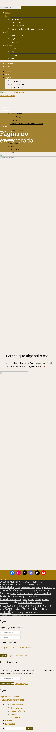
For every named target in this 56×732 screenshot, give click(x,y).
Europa (33, 590)
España (12, 590)
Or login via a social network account (15, 647)
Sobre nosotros (17, 35)
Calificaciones (16, 19)
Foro (12, 58)
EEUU (38, 587)
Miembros (14, 55)
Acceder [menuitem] (8, 720)
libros (38, 599)
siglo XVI (15, 612)
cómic (38, 585)
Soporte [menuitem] (13, 714)
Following (8, 71)
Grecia (4, 593)
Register (10, 655)
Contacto (14, 42)
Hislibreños (9, 45)
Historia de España (19, 597)
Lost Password (21, 655)
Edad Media (7, 587)
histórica (32, 597)
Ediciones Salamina (28, 588)
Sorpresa (3, 579)
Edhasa (17, 588)
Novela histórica (27, 602)
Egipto (45, 588)
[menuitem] (30, 728)
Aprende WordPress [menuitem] (18, 711)
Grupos (13, 52)
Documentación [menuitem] (17, 708)
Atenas (31, 585)
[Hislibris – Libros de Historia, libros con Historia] (13, 95)
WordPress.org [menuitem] (16, 705)
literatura (45, 600)
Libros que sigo (16, 87)
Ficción (18, 22)
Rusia (2, 609)
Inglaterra (23, 600)
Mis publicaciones (17, 84)
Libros (7, 16)
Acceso (8, 74)
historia (5, 596)
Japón (31, 599)
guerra (13, 594)
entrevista (4, 591)
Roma (46, 605)
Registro (8, 78)
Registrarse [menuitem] (10, 723)
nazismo (4, 603)
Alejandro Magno (25, 582)
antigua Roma (22, 585)
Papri (47, 366)
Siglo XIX (5, 612)
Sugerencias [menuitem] (15, 717)
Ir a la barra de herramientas (12, 700)
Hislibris (46, 593)
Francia (47, 591)
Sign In (25, 683)
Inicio (7, 12)
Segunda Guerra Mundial (27, 608)
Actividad (14, 48)
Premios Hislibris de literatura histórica (26, 29)
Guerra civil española (29, 593)
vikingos (36, 612)
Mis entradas (15, 81)
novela (13, 602)
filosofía (40, 591)
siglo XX (24, 612)
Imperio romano (10, 599)
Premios (39, 603)
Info (7, 32)
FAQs (12, 38)
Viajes (31, 612)
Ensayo (51, 588)
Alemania (37, 582)
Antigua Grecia (8, 584)
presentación (7, 606)
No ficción (20, 25)
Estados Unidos (23, 591)
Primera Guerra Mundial (28, 606)
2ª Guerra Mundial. (9, 582)
